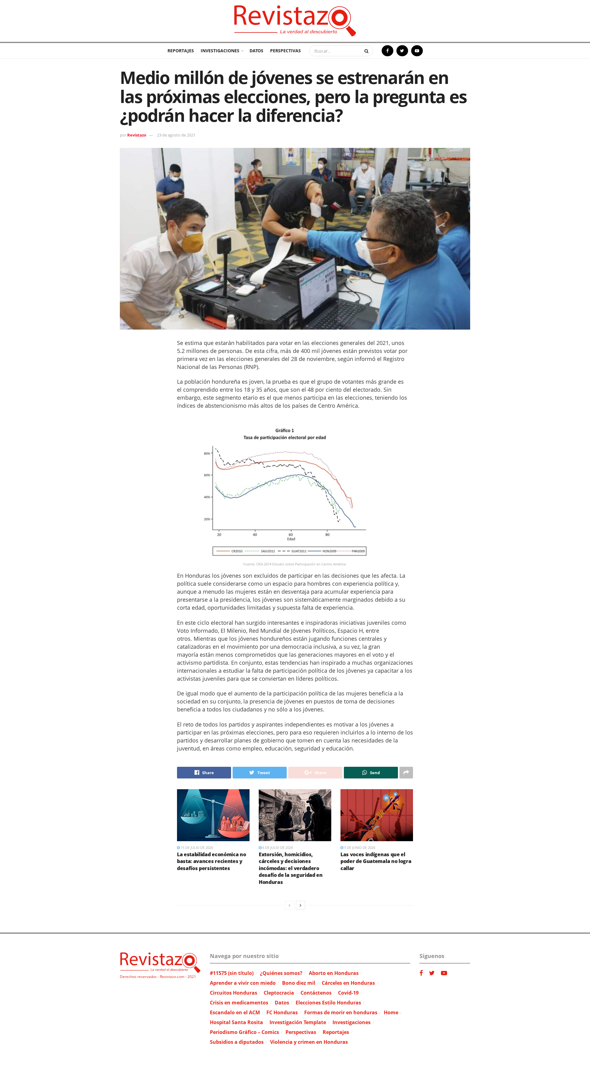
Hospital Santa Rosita (236, 1022)
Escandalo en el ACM (235, 1012)
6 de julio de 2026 (277, 847)
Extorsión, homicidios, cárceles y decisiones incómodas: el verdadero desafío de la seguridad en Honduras (291, 868)
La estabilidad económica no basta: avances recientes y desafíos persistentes (211, 861)
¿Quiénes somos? (281, 973)
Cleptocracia (279, 992)
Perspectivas (285, 50)
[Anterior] (289, 905)
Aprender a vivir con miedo (243, 983)
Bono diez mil (298, 983)
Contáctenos (316, 992)
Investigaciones (220, 50)
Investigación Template (297, 1022)
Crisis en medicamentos (239, 1002)
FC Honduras (282, 1012)
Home (391, 1012)
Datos (256, 50)
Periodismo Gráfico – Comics (244, 1032)
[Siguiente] (300, 905)
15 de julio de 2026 (196, 847)
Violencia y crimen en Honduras (309, 1042)
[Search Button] (367, 50)
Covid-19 (348, 992)
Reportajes (180, 50)
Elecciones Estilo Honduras (328, 1002)
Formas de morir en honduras (340, 1012)
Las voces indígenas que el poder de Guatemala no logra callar (375, 861)
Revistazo (136, 135)
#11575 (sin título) (232, 973)
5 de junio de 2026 (359, 847)
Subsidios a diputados (237, 1042)
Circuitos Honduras (233, 992)
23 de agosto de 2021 (176, 135)
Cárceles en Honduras (348, 983)
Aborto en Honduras (334, 973)
